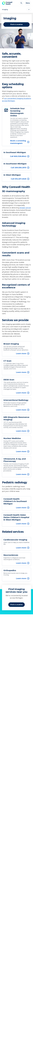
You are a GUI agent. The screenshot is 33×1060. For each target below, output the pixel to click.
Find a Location (16, 24)
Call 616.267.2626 (18, 179)
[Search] (21, 3)
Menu (28, 3)
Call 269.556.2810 (18, 168)
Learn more (21, 353)
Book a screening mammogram (18, 142)
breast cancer (25, 208)
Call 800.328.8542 (18, 156)
